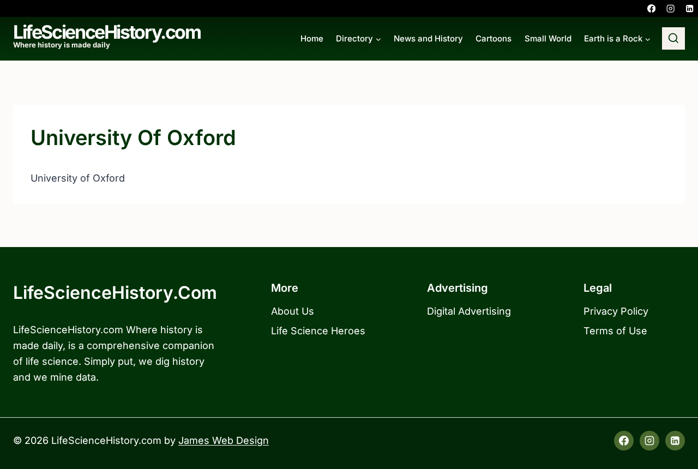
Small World (548, 38)
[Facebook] (651, 8)
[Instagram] (670, 8)
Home (311, 38)
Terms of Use (615, 330)
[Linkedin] (689, 8)
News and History (428, 38)
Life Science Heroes (318, 330)
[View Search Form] (673, 38)
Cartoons (494, 38)
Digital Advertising (469, 311)
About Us (292, 311)
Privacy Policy (615, 311)
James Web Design (223, 440)
